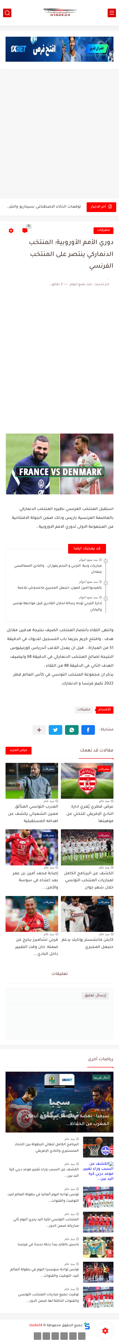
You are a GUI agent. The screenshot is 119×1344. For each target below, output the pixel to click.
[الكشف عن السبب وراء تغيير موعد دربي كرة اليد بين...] (98, 1172)
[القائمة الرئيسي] (112, 13)
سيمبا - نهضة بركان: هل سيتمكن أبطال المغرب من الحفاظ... (43, 207)
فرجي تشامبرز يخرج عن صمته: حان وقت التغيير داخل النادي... (36, 947)
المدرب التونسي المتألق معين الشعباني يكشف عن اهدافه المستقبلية (33, 814)
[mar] (82, 1336)
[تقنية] (73, 1336)
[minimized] (46, 1336)
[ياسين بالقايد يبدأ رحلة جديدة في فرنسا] (98, 1247)
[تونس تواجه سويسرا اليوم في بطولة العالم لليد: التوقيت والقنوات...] (98, 1272)
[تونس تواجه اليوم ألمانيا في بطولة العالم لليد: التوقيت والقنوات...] (98, 1197)
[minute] (55, 1336)
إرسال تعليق (95, 996)
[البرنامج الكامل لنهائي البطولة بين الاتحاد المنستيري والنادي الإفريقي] (98, 1147)
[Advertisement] (59, 134)
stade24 (35, 1326)
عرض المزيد (18, 750)
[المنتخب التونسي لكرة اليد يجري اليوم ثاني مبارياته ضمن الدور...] (98, 1222)
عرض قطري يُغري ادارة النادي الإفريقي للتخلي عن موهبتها (89, 814)
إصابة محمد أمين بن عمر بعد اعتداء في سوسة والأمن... (35, 881)
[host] (37, 1336)
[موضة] (64, 1336)
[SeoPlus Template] (87, 1326)
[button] (88, 730)
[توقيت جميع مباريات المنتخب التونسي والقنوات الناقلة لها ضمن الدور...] (98, 1297)
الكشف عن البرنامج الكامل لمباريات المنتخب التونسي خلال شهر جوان (88, 881)
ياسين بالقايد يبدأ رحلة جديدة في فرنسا (48, 1245)
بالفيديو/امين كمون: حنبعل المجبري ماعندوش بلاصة (60, 588)
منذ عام (104, 801)
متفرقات (103, 230)
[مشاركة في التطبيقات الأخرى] (39, 730)
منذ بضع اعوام (88, 560)
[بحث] (7, 13)
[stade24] (59, 13)
